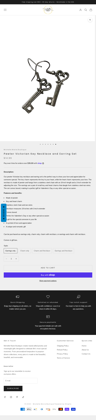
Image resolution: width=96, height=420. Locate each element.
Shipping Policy (63, 346)
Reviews (3, 213)
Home (84, 346)
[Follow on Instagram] (11, 397)
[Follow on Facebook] (5, 397)
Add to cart (48, 268)
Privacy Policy (62, 354)
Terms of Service (63, 358)
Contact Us (86, 354)
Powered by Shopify (63, 404)
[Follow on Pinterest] (17, 397)
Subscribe (13, 388)
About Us (85, 350)
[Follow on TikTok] (23, 397)
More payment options (48, 281)
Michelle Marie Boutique (15, 150)
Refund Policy (62, 350)
